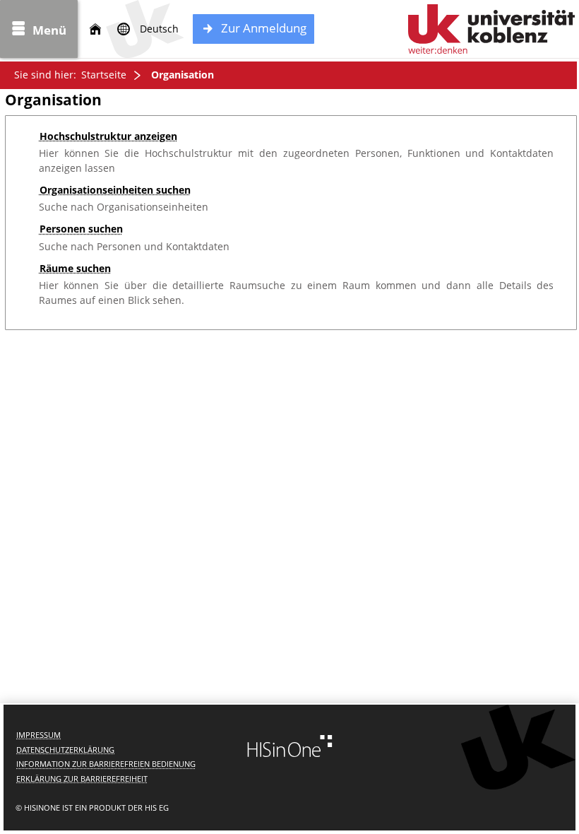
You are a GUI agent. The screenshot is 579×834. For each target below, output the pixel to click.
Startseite (103, 74)
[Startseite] (95, 29)
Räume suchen (75, 268)
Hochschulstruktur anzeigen (108, 136)
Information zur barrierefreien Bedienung (106, 763)
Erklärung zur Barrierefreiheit (82, 778)
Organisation (182, 74)
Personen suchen (81, 228)
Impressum (38, 734)
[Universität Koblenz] (491, 29)
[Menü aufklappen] (39, 29)
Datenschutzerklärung (65, 749)
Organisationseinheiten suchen (115, 189)
